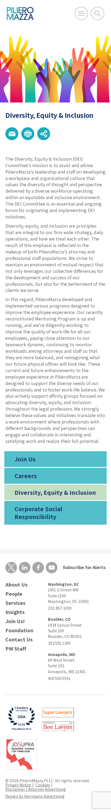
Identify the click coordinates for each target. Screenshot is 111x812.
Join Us (25, 459)
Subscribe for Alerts (84, 567)
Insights (15, 612)
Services (15, 603)
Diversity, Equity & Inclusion (55, 492)
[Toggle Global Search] (97, 13)
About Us (16, 584)
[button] (11, 133)
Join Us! (15, 621)
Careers (26, 475)
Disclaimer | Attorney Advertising (35, 789)
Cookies (43, 785)
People (13, 594)
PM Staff (15, 648)
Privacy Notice (18, 785)
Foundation (19, 630)
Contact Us (19, 639)
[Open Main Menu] (81, 13)
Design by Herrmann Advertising (35, 796)
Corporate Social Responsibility (38, 512)
